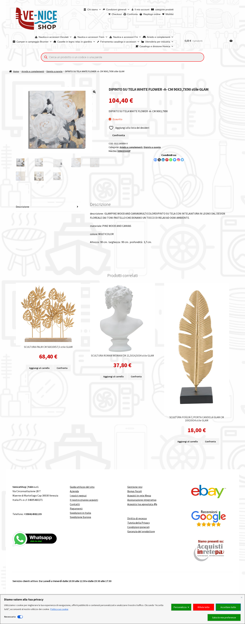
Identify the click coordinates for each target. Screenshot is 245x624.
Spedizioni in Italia (80, 512)
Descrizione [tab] (22, 206)
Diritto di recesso (137, 518)
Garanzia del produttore (141, 531)
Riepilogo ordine (151, 14)
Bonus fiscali (134, 491)
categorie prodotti (164, 9)
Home (16, 71)
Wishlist (170, 14)
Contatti (75, 504)
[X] (159, 159)
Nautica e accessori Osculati (53, 37)
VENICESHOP (124, 151)
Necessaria (10, 616)
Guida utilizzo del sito (82, 486)
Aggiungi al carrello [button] (39, 368)
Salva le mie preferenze (224, 617)
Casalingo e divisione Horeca (155, 46)
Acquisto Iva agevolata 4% (142, 504)
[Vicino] (242, 597)
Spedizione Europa (80, 517)
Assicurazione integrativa (141, 500)
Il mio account (142, 9)
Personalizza (180, 607)
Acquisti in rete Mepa (139, 495)
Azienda (74, 491)
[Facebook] (155, 159)
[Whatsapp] (170, 159)
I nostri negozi (78, 495)
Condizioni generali (116, 9)
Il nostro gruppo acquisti (84, 500)
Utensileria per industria (157, 41)
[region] (122, 609)
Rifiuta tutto (204, 607)
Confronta (132, 14)
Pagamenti (76, 508)
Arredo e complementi (158, 37)
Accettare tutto (228, 607)
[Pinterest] (166, 159)
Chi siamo (92, 9)
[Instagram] (178, 159)
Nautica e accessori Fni (125, 37)
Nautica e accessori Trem (91, 37)
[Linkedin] (163, 159)
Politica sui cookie (59, 609)
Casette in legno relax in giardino (74, 41)
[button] (94, 91)
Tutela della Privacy (138, 522)
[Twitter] (182, 159)
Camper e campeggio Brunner (32, 41)
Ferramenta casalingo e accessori (118, 41)
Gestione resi (134, 486)
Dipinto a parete (54, 71)
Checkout (117, 14)
